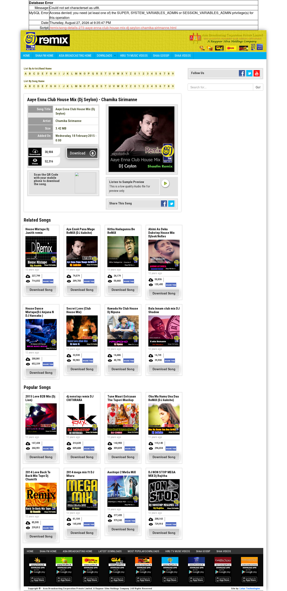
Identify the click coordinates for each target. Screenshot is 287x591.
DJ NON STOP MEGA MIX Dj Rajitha (161, 474)
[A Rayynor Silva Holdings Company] (226, 42)
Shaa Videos (183, 55)
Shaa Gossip (161, 55)
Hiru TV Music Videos (134, 55)
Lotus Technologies (250, 588)
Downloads (104, 55)
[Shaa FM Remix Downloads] (47, 40)
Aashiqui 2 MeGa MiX (121, 472)
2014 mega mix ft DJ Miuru (80, 474)
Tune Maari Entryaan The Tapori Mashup (121, 398)
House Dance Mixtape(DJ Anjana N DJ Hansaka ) (39, 312)
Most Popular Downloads (143, 551)
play (165, 183)
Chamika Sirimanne (68, 121)
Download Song (41, 290)
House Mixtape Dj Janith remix (37, 231)
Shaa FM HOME (44, 55)
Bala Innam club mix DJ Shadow (164, 310)
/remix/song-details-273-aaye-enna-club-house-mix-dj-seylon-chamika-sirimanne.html (112, 27)
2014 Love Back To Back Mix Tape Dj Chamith (37, 475)
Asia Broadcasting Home (75, 55)
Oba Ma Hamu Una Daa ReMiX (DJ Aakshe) (163, 398)
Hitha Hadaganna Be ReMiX (121, 231)
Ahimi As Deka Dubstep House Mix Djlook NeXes (161, 232)
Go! (258, 87)
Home (26, 55)
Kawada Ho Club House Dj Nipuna (122, 310)
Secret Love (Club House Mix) (78, 310)
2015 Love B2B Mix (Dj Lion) (40, 398)
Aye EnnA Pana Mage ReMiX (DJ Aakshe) (80, 231)
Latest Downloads (110, 551)
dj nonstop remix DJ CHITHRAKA (79, 398)
